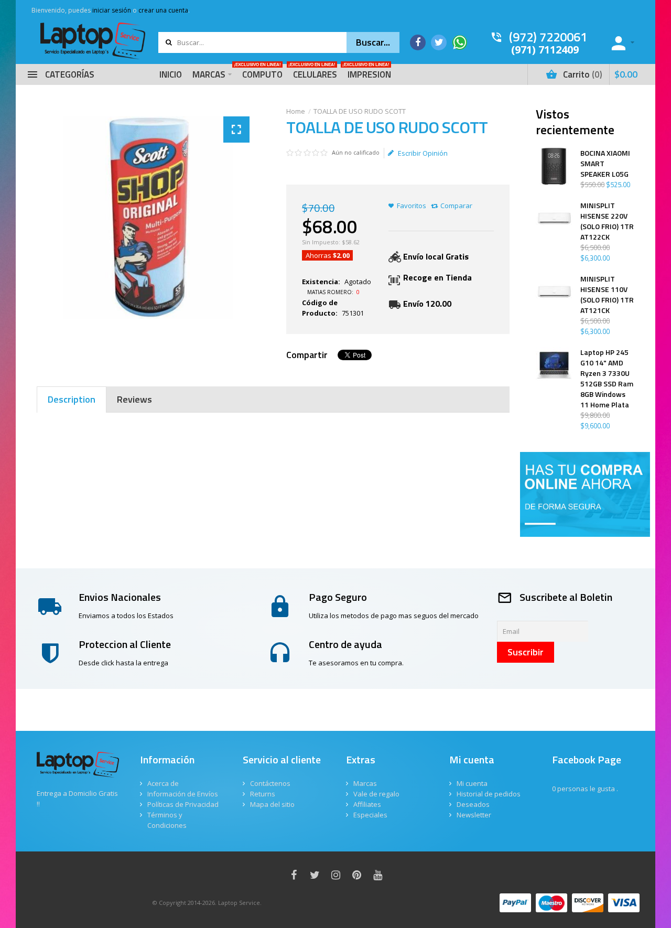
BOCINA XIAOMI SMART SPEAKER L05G (605, 163)
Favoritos (411, 205)
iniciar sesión (111, 10)
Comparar (456, 205)
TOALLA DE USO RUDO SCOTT (359, 111)
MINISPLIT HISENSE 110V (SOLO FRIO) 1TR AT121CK (607, 295)
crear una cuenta (163, 10)
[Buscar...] (373, 42)
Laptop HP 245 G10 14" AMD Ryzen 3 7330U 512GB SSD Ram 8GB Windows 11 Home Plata (606, 378)
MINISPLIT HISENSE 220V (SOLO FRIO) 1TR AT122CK (607, 221)
